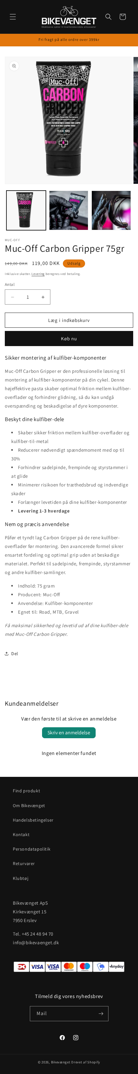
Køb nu (69, 338)
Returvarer (24, 863)
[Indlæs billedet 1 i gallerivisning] (26, 210)
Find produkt (26, 791)
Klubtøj (20, 878)
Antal (9, 284)
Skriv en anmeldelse (68, 732)
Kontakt (21, 834)
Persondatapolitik (31, 849)
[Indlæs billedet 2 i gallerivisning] (69, 210)
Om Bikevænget (29, 805)
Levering (38, 274)
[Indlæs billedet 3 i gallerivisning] (111, 210)
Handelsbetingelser (33, 820)
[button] (13, 17)
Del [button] (14, 653)
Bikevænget (61, 1062)
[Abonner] (101, 1013)
